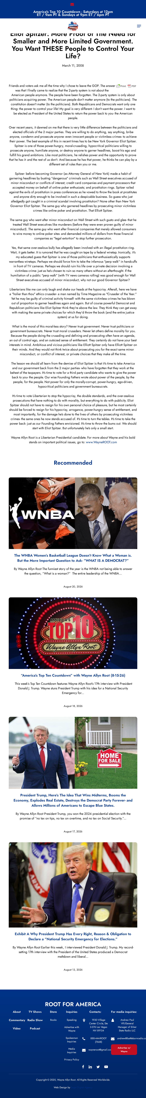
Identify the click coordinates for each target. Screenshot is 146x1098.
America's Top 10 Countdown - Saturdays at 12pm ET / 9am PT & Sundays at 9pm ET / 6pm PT (73, 13)
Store (53, 1012)
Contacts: (95, 1012)
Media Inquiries (71, 1050)
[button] (139, 26)
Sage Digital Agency (81, 1087)
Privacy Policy (71, 1059)
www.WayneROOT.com (101, 442)
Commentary (17, 1020)
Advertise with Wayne (71, 1028)
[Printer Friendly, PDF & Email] (126, 87)
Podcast (35, 1028)
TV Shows (35, 1012)
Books (53, 1020)
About (17, 1012)
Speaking (72, 1020)
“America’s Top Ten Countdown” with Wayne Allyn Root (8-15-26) (73, 675)
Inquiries (71, 1012)
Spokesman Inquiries (72, 1039)
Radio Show (35, 1020)
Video (16, 1028)
